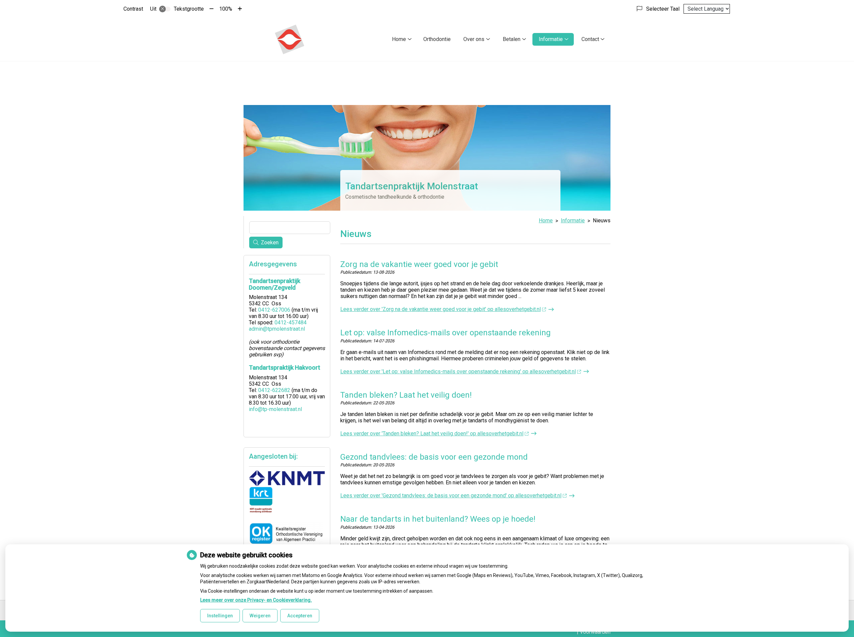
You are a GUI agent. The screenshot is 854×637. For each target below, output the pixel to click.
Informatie (551, 39)
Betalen (511, 39)
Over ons (473, 39)
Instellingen (220, 615)
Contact (590, 39)
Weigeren (260, 615)
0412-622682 (274, 390)
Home (399, 39)
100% (225, 9)
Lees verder (440, 309)
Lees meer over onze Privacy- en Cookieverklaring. (256, 600)
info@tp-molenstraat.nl (275, 409)
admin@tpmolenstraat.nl (277, 329)
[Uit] (164, 9)
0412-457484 (291, 322)
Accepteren (299, 615)
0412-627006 (274, 310)
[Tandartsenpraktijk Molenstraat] (289, 39)
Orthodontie (437, 39)
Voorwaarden (595, 632)
